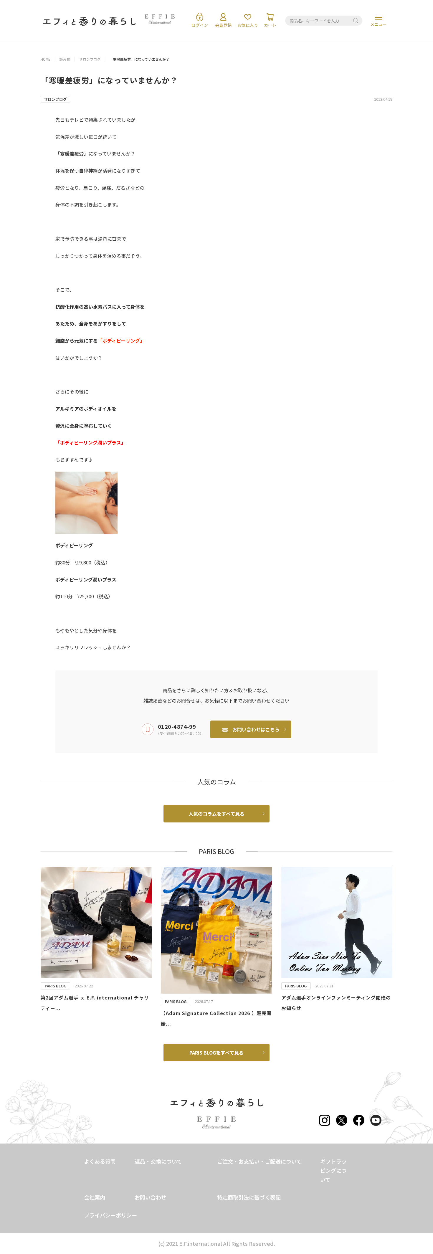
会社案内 (94, 1197)
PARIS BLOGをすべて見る (216, 1052)
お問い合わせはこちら (256, 729)
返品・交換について (158, 1161)
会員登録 (223, 25)
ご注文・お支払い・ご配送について (259, 1161)
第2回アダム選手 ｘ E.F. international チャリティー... (95, 1002)
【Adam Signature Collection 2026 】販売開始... (216, 1018)
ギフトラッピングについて (333, 1170)
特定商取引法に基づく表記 (249, 1197)
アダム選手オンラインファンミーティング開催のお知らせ (336, 1002)
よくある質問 (100, 1161)
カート (270, 25)
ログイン (199, 25)
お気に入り (247, 25)
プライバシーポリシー (110, 1215)
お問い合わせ (150, 1197)
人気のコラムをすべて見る (216, 813)
